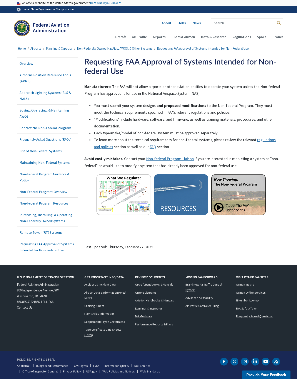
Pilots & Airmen (183, 37)
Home (22, 48)
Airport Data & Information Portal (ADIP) (105, 295)
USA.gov (91, 371)
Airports (159, 37)
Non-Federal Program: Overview (43, 192)
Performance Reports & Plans (154, 324)
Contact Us (24, 307)
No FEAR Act (142, 365)
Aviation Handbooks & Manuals (154, 300)
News (197, 23)
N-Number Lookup (247, 300)
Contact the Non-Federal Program (45, 128)
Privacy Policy (72, 371)
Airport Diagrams (146, 292)
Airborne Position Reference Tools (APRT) (45, 78)
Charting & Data (94, 306)
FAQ (153, 146)
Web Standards (150, 371)
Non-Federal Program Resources (44, 203)
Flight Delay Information (99, 314)
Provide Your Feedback (266, 374)
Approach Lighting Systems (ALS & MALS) (45, 95)
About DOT (24, 365)
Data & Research (213, 37)
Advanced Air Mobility (199, 298)
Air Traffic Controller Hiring (202, 306)
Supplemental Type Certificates (104, 322)
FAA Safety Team (247, 308)
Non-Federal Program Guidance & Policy (44, 177)
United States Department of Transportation (48, 9)
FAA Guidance (143, 316)
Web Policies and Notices (118, 371)
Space (261, 37)
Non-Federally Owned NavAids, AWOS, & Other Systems (114, 48)
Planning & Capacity (59, 48)
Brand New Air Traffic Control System (203, 287)
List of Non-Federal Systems (41, 151)
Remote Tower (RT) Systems (41, 232)
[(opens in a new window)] (239, 195)
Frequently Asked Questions (254, 316)
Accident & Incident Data (100, 284)
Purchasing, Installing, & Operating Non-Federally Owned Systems (46, 218)
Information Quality (117, 365)
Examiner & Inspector (148, 308)
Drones (277, 37)
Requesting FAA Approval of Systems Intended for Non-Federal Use (203, 48)
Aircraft (120, 37)
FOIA (96, 365)
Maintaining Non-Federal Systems (45, 162)
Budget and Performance (52, 365)
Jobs (182, 23)
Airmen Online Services (251, 292)
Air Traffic (139, 37)
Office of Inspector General (40, 371)
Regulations (241, 37)
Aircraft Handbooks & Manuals (154, 284)
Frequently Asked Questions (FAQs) (45, 139)
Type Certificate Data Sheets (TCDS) (102, 332)
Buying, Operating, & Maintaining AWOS (44, 113)
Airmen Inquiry (245, 284)
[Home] (41, 29)
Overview (26, 63)
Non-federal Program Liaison (170, 158)
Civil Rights (81, 365)
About (166, 23)
